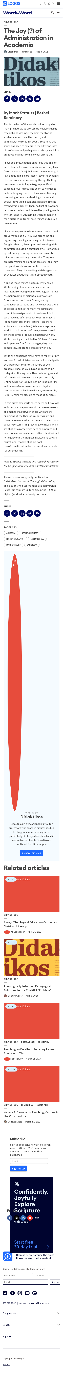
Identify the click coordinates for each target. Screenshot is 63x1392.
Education (28, 1042)
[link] (52, 12)
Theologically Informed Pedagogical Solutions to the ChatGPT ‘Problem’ (27, 988)
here (43, 494)
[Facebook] (9, 1218)
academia (11, 533)
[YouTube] (30, 1218)
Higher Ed (27, 1104)
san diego (32, 545)
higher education (15, 539)
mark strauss (13, 545)
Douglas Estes (15, 1121)
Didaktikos (11, 22)
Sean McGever (15, 995)
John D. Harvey (15, 1058)
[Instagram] (16, 1218)
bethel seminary (30, 533)
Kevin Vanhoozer (16, 931)
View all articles (31, 853)
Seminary (43, 1042)
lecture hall (37, 539)
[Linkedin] (23, 1218)
